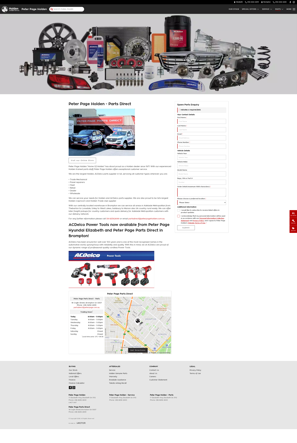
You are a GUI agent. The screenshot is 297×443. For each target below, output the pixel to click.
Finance (72, 380)
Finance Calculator (76, 383)
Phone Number (183, 142)
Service (265, 9)
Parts (278, 9)
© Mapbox (152, 352)
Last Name (182, 125)
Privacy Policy (198, 220)
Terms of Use (195, 373)
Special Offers (249, 9)
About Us (153, 373)
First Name (182, 117)
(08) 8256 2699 (89, 305)
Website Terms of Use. (197, 223)
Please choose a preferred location (191, 198)
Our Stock (234, 9)
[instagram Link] (293, 2)
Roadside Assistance (117, 380)
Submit (186, 227)
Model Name (182, 170)
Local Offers (74, 376)
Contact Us (154, 370)
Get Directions (137, 350)
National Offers (75, 373)
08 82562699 (112, 219)
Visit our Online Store (82, 160)
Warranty (113, 376)
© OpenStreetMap (163, 352)
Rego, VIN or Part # (185, 178)
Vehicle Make (182, 162)
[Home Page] (10, 9)
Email (180, 134)
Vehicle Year (182, 153)
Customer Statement (158, 380)
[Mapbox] (111, 351)
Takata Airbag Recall (117, 383)
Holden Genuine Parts (118, 373)
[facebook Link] (290, 2)
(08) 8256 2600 (80, 400)
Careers (152, 376)
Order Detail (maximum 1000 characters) (194, 186)
